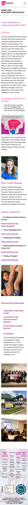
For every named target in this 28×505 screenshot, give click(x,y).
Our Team (4, 464)
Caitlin (3, 187)
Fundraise (24, 465)
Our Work (12, 452)
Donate (24, 463)
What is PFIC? (12, 456)
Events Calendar (18, 477)
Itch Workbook (9, 334)
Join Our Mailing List (18, 462)
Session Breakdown (8, 226)
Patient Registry (12, 470)
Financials (4, 473)
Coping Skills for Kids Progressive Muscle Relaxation (11, 319)
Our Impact (5, 462)
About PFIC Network (5, 454)
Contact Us (18, 458)
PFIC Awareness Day (12, 475)
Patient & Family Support (11, 461)
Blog (18, 466)
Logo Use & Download (5, 476)
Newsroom (18, 469)
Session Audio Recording (9, 224)
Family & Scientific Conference (12, 466)
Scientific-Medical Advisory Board (5, 469)
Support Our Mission (24, 454)
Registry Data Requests (18, 473)
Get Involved (24, 459)
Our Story (4, 459)
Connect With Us (18, 453)
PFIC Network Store (24, 469)
